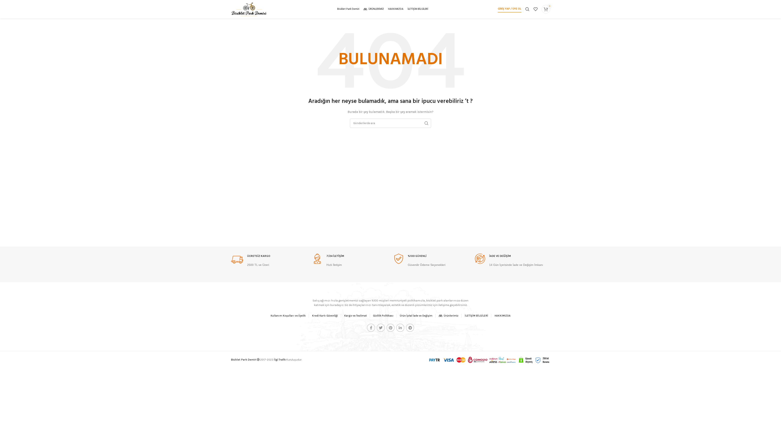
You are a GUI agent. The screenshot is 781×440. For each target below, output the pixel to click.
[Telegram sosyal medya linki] (410, 328)
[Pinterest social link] (390, 328)
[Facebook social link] (371, 328)
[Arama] (527, 9)
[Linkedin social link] (400, 328)
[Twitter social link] (381, 328)
